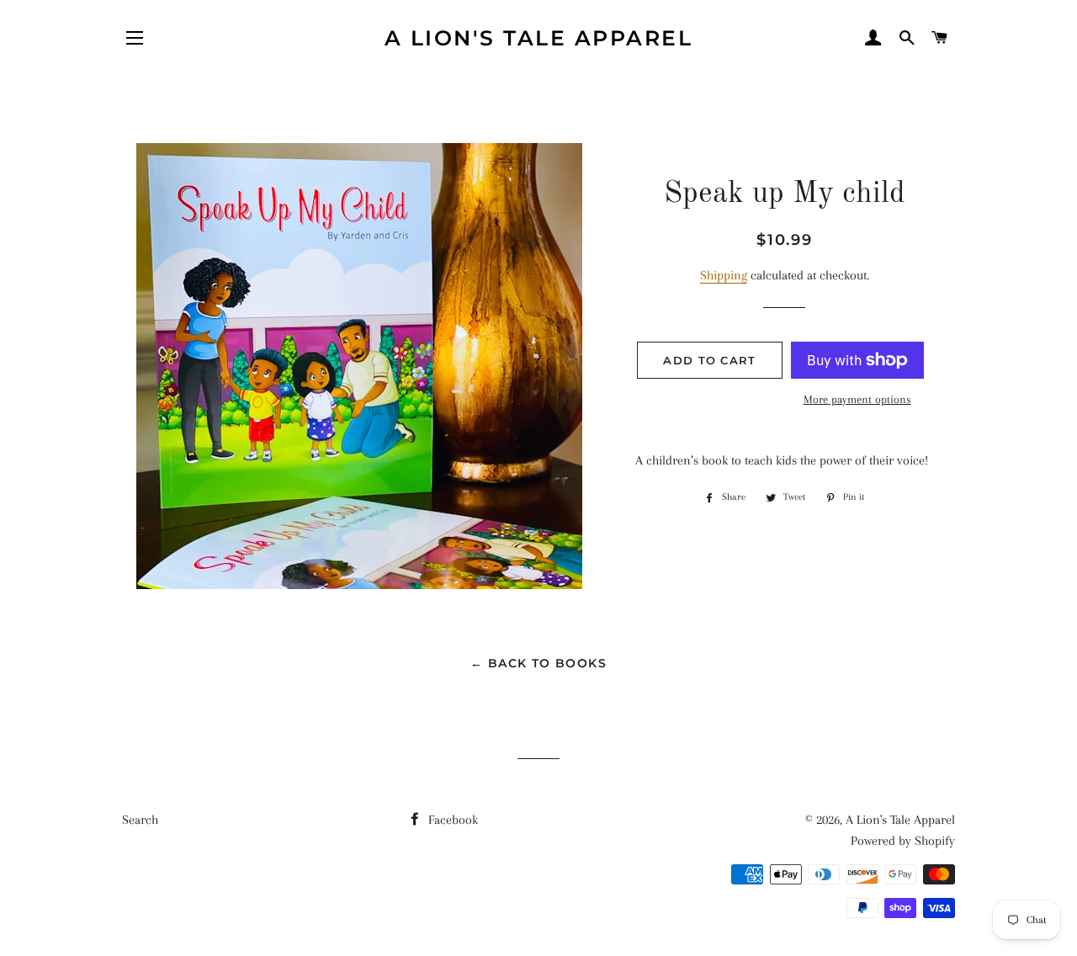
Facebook (451, 819)
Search (140, 819)
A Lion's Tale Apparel (539, 37)
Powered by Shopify (903, 840)
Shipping (723, 275)
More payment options (857, 399)
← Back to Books (538, 663)
